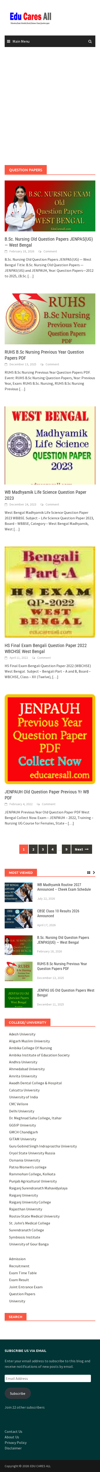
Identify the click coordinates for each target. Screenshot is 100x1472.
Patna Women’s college (28, 1167)
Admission (17, 1258)
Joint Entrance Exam (26, 1287)
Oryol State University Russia (32, 1153)
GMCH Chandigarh (23, 1132)
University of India (23, 1097)
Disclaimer (13, 1448)
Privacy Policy (16, 1442)
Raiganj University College (30, 1202)
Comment (50, 251)
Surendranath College (26, 1230)
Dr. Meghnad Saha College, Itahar (35, 1118)
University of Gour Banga (29, 1244)
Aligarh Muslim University (29, 1041)
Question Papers (22, 1294)
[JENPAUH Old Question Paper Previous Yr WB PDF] (50, 738)
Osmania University (24, 1160)
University (17, 1301)
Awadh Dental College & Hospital (35, 1083)
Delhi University (21, 1111)
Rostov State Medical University (34, 1216)
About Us (12, 1437)
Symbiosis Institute (24, 1237)
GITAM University (22, 1139)
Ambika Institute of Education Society (39, 1055)
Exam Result (19, 1279)
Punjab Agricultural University (33, 1181)
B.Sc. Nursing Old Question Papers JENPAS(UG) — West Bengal (63, 940)
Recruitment (19, 1266)
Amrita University (23, 1076)
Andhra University (23, 1062)
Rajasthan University (25, 1209)
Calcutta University (24, 1090)
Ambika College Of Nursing (30, 1048)
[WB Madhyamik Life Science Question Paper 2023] (50, 445)
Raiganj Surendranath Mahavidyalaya (38, 1188)
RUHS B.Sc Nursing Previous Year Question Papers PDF (62, 966)
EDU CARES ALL (40, 1466)
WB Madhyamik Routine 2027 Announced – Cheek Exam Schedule (64, 887)
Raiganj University (23, 1195)
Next (79, 849)
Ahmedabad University (27, 1069)
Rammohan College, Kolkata (32, 1174)
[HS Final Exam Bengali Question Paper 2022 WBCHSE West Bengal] (50, 591)
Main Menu (21, 41)
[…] (30, 276)
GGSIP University (22, 1125)
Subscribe (17, 1393)
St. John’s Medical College (29, 1223)
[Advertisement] (50, 106)
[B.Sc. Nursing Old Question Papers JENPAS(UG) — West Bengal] (50, 205)
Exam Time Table (23, 1273)
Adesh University (22, 1034)
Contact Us (13, 1431)
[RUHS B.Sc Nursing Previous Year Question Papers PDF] (50, 318)
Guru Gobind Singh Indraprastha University (43, 1146)
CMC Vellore (18, 1104)
